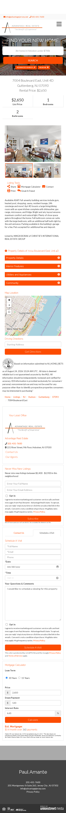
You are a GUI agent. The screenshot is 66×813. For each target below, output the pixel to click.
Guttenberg (43, 397)
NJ (24, 397)
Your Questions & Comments (19, 583)
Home (7, 397)
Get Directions (33, 351)
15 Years (25, 678)
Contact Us (11, 451)
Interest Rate (12, 708)
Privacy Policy (39, 512)
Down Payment (12, 697)
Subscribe (33, 518)
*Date (8, 561)
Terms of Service (15, 656)
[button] (33, 60)
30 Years (12, 678)
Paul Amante (33, 772)
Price (7, 687)
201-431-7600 (37, 17)
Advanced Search (25, 67)
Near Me (42, 67)
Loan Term (10, 670)
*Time (8, 572)
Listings (16, 397)
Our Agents (11, 456)
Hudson (32, 397)
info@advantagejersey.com (16, 17)
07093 (55, 397)
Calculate (33, 719)
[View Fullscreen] (9, 312)
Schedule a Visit (47, 533)
